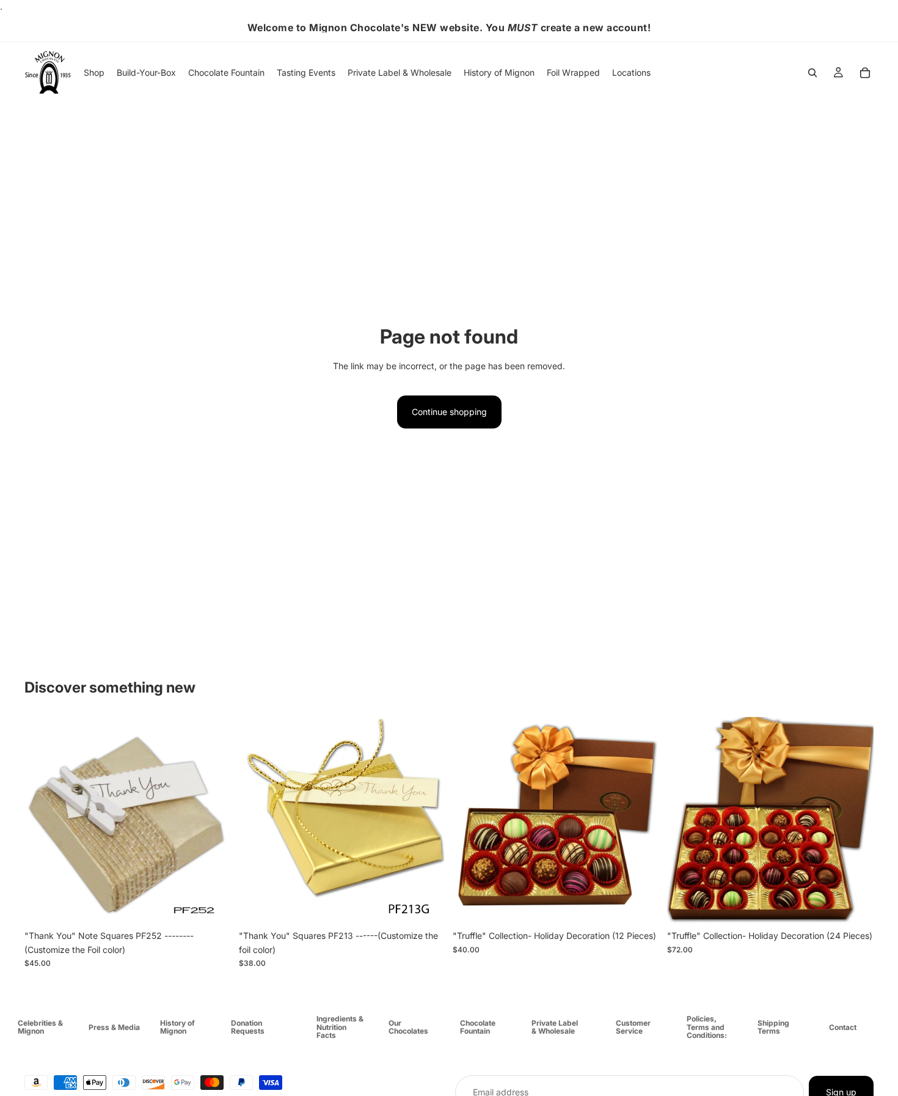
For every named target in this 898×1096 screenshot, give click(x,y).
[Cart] (865, 72)
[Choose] (213, 905)
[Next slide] (427, 820)
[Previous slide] (257, 820)
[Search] (812, 72)
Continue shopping (449, 411)
